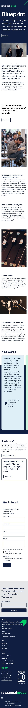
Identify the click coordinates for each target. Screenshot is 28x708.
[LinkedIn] (6, 668)
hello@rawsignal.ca (8, 513)
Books (3, 651)
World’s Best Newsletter (8, 636)
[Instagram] (2, 668)
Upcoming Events (6, 628)
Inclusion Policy (5, 656)
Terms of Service (9, 705)
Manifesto (4, 646)
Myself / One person (10, 551)
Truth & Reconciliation (7, 663)
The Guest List (5, 633)
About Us (4, 643)
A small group (8, 553)
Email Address (5, 601)
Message (5, 538)
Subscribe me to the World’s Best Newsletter (13, 559)
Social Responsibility (7, 661)
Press (3, 653)
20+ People (18, 553)
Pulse (3, 631)
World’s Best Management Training (11, 622)
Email (5, 531)
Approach (4, 648)
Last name (6, 524)
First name (6, 516)
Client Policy (5, 658)
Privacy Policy (18, 705)
